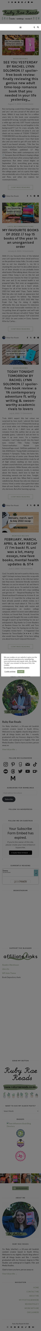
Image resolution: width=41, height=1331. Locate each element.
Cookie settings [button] (10, 671)
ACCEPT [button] (20, 671)
